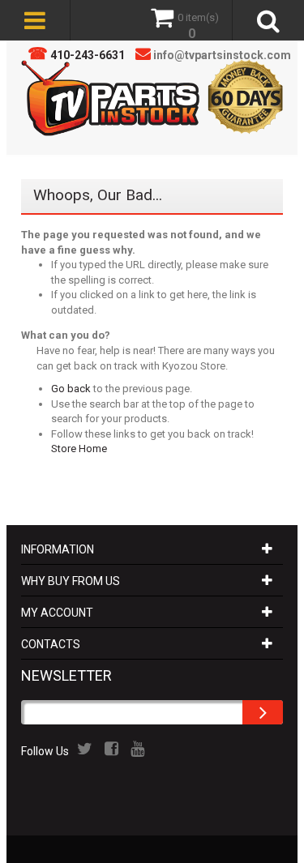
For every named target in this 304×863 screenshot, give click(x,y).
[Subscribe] (262, 712)
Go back (71, 388)
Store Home (79, 448)
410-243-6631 (87, 55)
